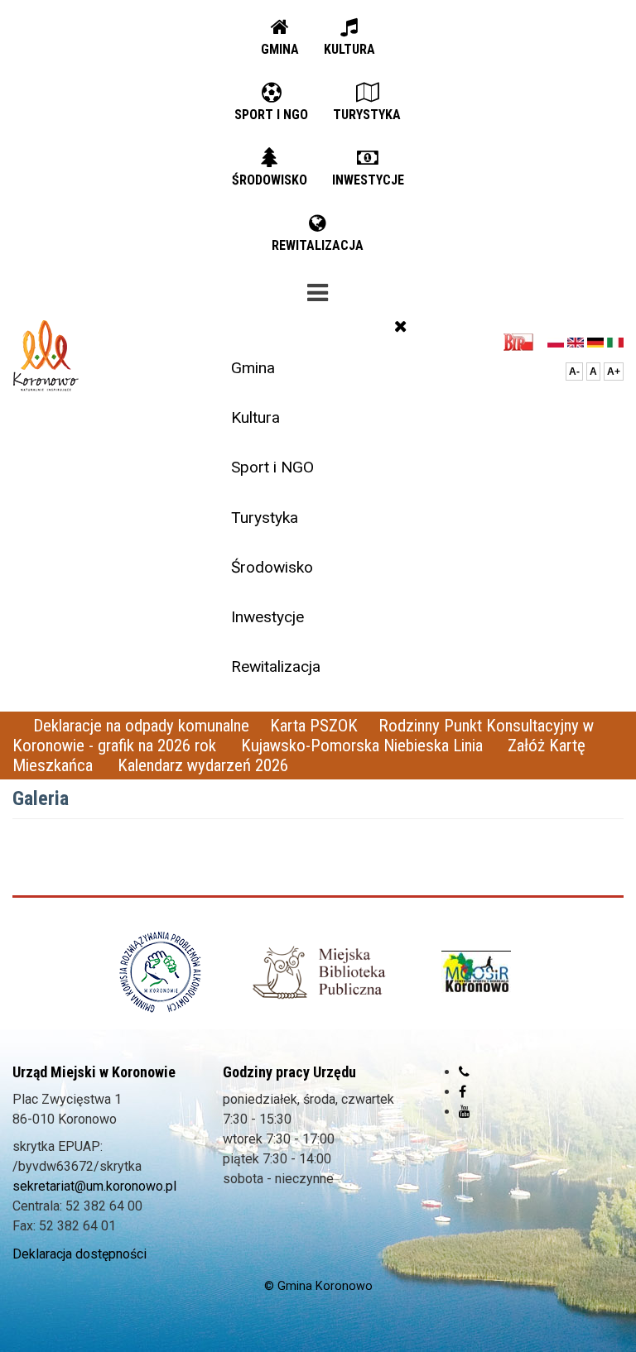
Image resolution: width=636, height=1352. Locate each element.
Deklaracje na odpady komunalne (141, 726)
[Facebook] (462, 1092)
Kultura (255, 417)
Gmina (253, 367)
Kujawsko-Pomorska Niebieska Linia (364, 745)
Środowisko (272, 567)
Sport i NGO (272, 467)
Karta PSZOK (314, 726)
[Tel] (464, 1072)
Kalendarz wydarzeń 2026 (203, 765)
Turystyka (264, 517)
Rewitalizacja (275, 666)
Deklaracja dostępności (79, 1254)
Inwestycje (267, 616)
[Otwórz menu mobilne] (318, 289)
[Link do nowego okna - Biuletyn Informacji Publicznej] (523, 341)
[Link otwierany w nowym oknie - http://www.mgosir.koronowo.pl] (476, 972)
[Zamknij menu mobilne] (400, 326)
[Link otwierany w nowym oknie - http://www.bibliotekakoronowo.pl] (318, 972)
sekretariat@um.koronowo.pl (94, 1186)
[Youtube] (464, 1111)
